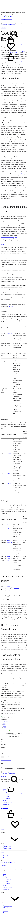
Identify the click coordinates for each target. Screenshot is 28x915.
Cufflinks (8, 794)
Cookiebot (10, 306)
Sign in (2, 757)
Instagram (9, 590)
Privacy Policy (13, 52)
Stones (7, 796)
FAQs (4, 723)
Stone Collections (7, 802)
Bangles (8, 798)
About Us (5, 800)
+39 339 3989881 (7, 19)
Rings (7, 792)
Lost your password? (6, 760)
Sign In (2, 852)
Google (9, 439)
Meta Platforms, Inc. (9, 526)
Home (4, 789)
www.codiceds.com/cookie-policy (9, 237)
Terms (4, 724)
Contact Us (5, 721)
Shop (4, 791)
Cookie (4, 727)
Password (3, 747)
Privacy (4, 726)
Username (3, 744)
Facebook (16, 588)
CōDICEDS (3, 20)
